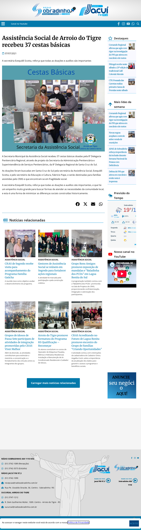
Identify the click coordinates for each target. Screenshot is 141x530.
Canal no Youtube (19, 23)
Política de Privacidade (78, 522)
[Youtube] (128, 23)
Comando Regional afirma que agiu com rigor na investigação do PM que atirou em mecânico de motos (118, 51)
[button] (3, 23)
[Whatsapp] (133, 23)
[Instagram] (123, 23)
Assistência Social (15, 259)
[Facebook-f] (118, 23)
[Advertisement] (122, 330)
